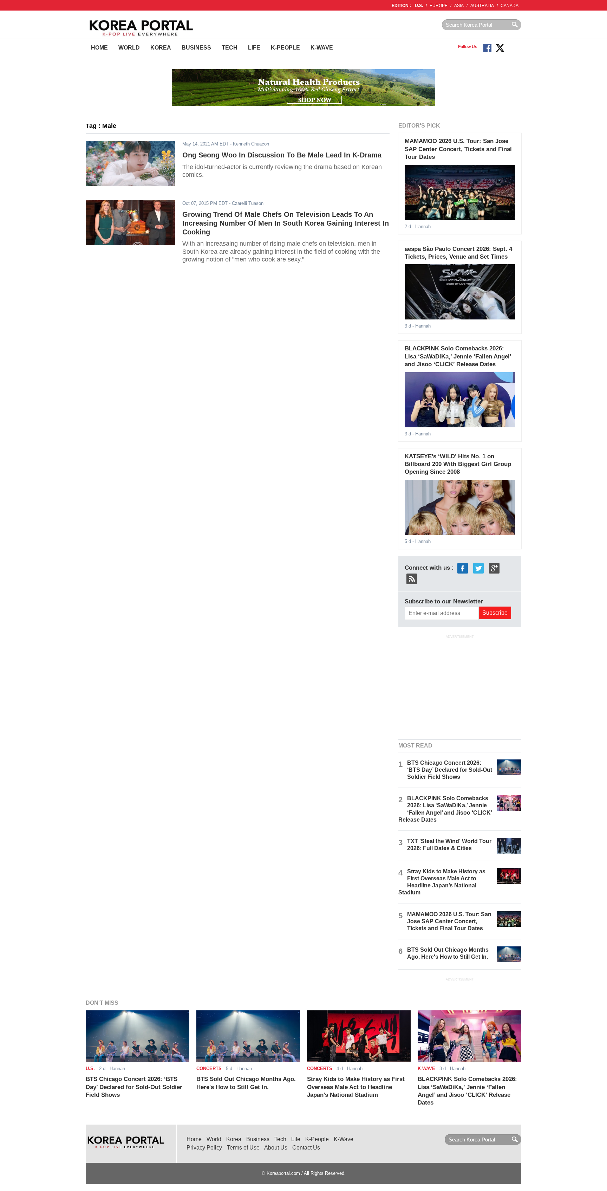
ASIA (459, 5)
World (129, 48)
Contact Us (306, 1148)
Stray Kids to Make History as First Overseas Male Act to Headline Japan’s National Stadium (356, 1087)
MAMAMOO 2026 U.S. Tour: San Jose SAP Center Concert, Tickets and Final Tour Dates (458, 149)
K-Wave (322, 48)
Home (99, 48)
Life (254, 48)
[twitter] (478, 567)
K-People (285, 48)
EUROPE (439, 5)
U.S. (419, 5)
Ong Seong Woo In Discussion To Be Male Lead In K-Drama (281, 155)
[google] (494, 567)
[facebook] (463, 567)
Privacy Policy (204, 1148)
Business (196, 48)
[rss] (412, 578)
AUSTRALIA (482, 5)
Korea (160, 48)
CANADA (509, 5)
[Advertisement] (460, 686)
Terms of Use (243, 1148)
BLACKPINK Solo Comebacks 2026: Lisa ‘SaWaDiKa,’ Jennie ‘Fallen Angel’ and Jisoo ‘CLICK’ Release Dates (458, 356)
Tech (229, 48)
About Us (275, 1148)
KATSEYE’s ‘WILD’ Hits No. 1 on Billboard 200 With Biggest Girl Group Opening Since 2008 (458, 464)
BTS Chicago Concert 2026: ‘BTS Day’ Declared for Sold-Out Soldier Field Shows (449, 770)
